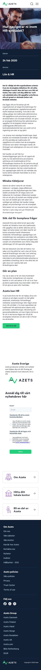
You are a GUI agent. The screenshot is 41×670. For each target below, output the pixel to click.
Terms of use (9, 590)
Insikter (6, 558)
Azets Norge (9, 631)
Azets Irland (8, 626)
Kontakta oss (11, 326)
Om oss (6, 531)
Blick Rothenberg (11, 649)
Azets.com (8, 644)
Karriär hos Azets (11, 545)
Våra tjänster (9, 536)
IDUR (5, 653)
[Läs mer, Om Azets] (34, 477)
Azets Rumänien (10, 635)
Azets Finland (9, 622)
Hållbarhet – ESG (11, 562)
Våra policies (9, 576)
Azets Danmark (10, 617)
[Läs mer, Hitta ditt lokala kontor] (34, 493)
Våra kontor (8, 540)
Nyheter (7, 554)
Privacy (6, 581)
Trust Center (9, 585)
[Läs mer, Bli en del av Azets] (34, 509)
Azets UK (7, 640)
